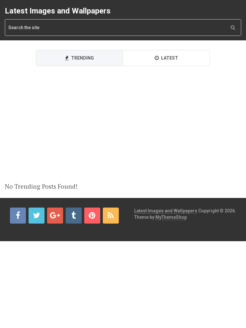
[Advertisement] (123, 133)
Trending (82, 58)
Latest (169, 58)
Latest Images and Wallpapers (58, 11)
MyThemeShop (171, 217)
